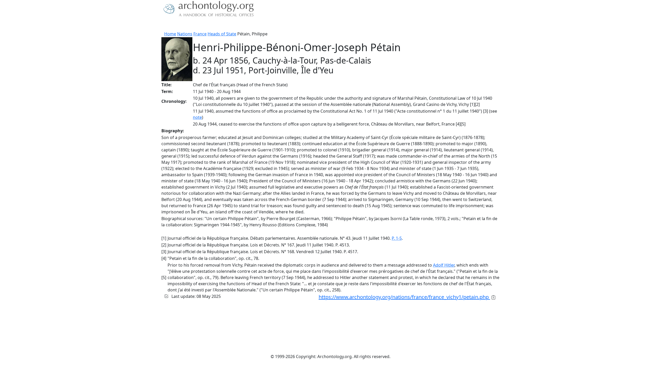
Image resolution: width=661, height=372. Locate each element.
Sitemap (266, 24)
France (200, 34)
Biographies (242, 24)
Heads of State (222, 34)
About (178, 24)
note (197, 117)
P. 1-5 (397, 238)
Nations (184, 34)
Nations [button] (196, 24)
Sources (219, 24)
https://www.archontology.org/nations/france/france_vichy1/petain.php (404, 296)
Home (170, 34)
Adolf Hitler (443, 265)
